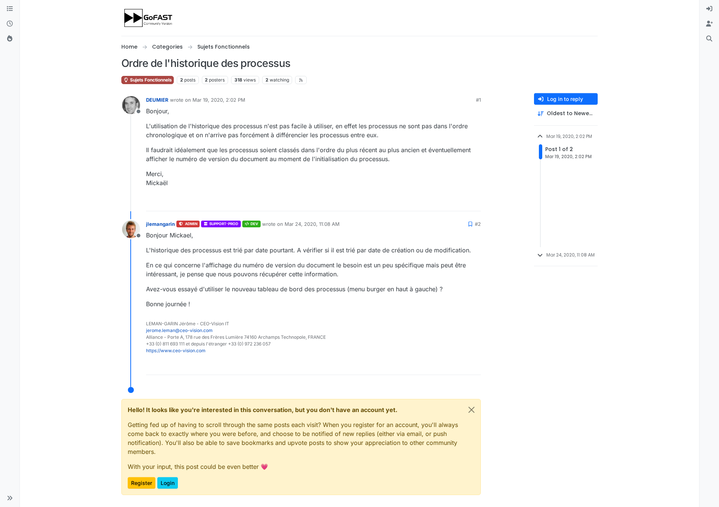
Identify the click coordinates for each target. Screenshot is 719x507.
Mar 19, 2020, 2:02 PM (218, 100)
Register (141, 483)
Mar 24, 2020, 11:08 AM (312, 224)
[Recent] (9, 24)
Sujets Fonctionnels (150, 80)
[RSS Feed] (301, 80)
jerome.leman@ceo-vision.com (179, 330)
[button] (9, 498)
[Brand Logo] (148, 18)
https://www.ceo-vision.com (176, 350)
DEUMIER (157, 100)
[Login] (709, 9)
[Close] (471, 409)
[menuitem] (709, 9)
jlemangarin (160, 224)
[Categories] (9, 9)
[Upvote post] (449, 202)
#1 (478, 100)
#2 (478, 224)
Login (168, 483)
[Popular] (9, 39)
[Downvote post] (474, 202)
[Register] (709, 24)
